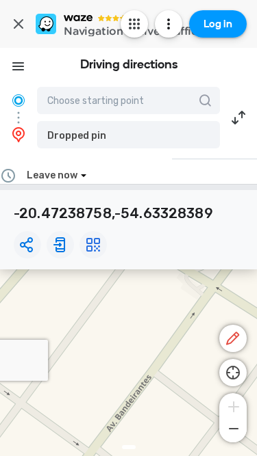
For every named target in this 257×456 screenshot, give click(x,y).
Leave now (52, 175)
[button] (128, 134)
